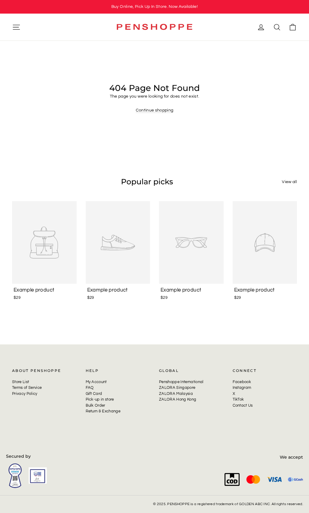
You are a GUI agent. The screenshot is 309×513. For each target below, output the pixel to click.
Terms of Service (27, 388)
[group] (154, 7)
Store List (20, 382)
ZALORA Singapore (177, 388)
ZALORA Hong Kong (177, 399)
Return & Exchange (103, 411)
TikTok (238, 399)
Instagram (242, 388)
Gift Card (94, 394)
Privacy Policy (24, 394)
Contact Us (243, 405)
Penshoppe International (181, 382)
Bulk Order (95, 405)
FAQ (90, 388)
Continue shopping (155, 110)
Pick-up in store (100, 399)
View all (289, 182)
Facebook (242, 382)
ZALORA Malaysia (176, 394)
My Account (96, 382)
